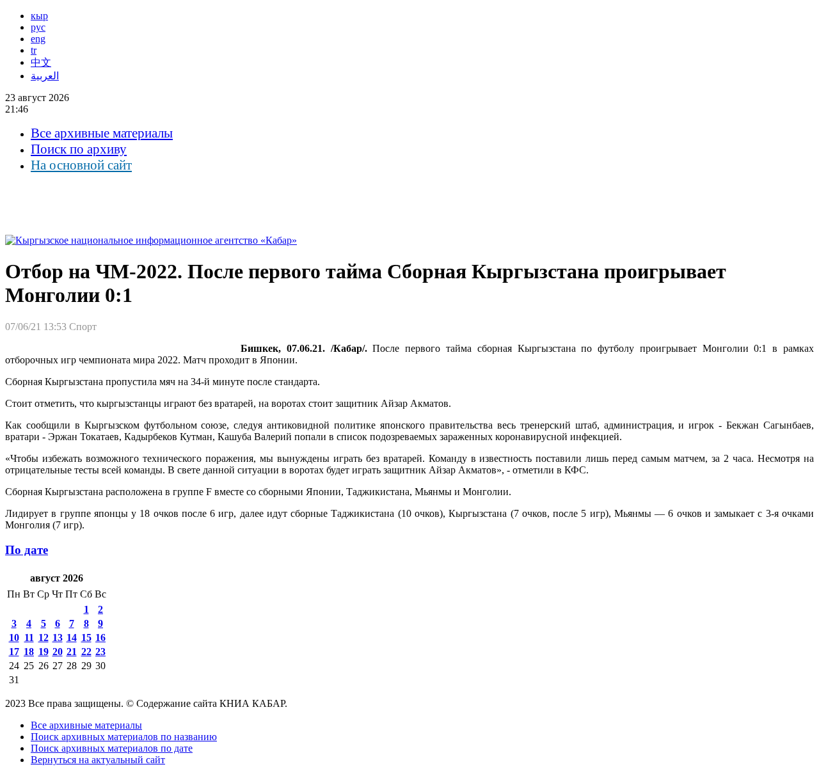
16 (100, 637)
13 (57, 637)
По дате (26, 550)
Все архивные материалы (102, 133)
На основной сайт (81, 165)
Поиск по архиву (79, 149)
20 (57, 651)
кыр (39, 15)
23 (100, 651)
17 (14, 651)
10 (14, 637)
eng (38, 38)
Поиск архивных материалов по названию (124, 736)
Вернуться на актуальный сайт (98, 759)
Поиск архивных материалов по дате (112, 748)
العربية (45, 75)
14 (72, 637)
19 (43, 651)
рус (38, 27)
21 (72, 651)
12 (43, 637)
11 (29, 637)
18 (29, 651)
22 (86, 651)
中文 (41, 62)
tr (33, 50)
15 (86, 637)
